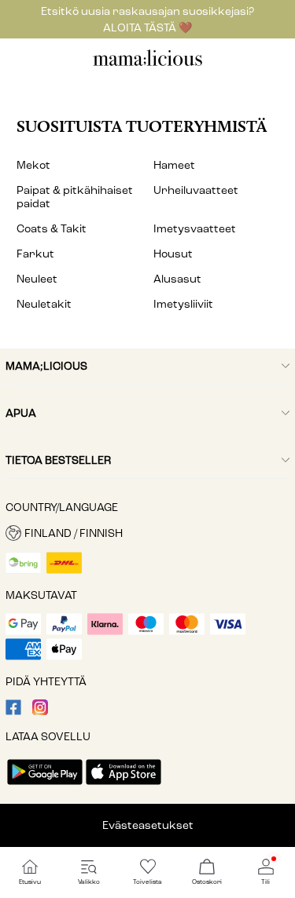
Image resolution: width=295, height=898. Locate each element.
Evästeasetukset (148, 825)
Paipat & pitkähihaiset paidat (75, 197)
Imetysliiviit (183, 304)
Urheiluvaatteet (195, 190)
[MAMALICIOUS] (148, 64)
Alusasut (177, 279)
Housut (173, 254)
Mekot (33, 165)
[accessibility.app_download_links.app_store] (123, 786)
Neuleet (37, 279)
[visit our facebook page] (13, 711)
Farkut (35, 254)
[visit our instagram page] (40, 711)
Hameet (174, 165)
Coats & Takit (52, 228)
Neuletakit (44, 304)
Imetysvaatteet (194, 228)
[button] (147, 533)
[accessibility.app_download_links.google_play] (45, 786)
